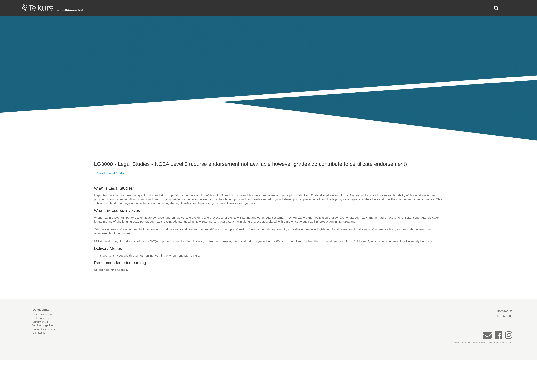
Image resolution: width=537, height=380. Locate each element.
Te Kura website (42, 314)
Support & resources (44, 329)
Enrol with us (40, 321)
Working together (42, 325)
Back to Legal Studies (111, 173)
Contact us (38, 332)
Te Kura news (40, 318)
